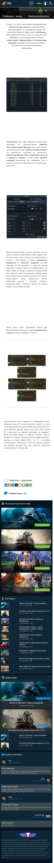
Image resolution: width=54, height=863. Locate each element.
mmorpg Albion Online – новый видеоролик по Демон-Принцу (31, 628)
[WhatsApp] (30, 485)
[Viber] (27, 485)
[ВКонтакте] (5, 485)
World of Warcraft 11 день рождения (32, 603)
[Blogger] (19, 485)
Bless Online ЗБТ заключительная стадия (34, 666)
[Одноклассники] (9, 485)
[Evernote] (23, 485)
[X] (16, 485)
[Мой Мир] (12, 485)
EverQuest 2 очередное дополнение (32, 651)
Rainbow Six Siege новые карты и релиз (34, 659)
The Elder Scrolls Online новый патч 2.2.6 (34, 611)
